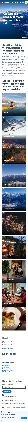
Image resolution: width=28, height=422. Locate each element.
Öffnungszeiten (6, 365)
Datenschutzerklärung (15, 395)
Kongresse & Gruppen (7, 370)
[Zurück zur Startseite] (5, 2)
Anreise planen (5, 367)
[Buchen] (26, 2)
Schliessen (23, 417)
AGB (10, 368)
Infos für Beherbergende (8, 371)
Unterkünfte (5, 368)
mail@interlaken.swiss (7, 348)
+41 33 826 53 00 (8, 347)
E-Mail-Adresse (8, 384)
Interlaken (25, 37)
